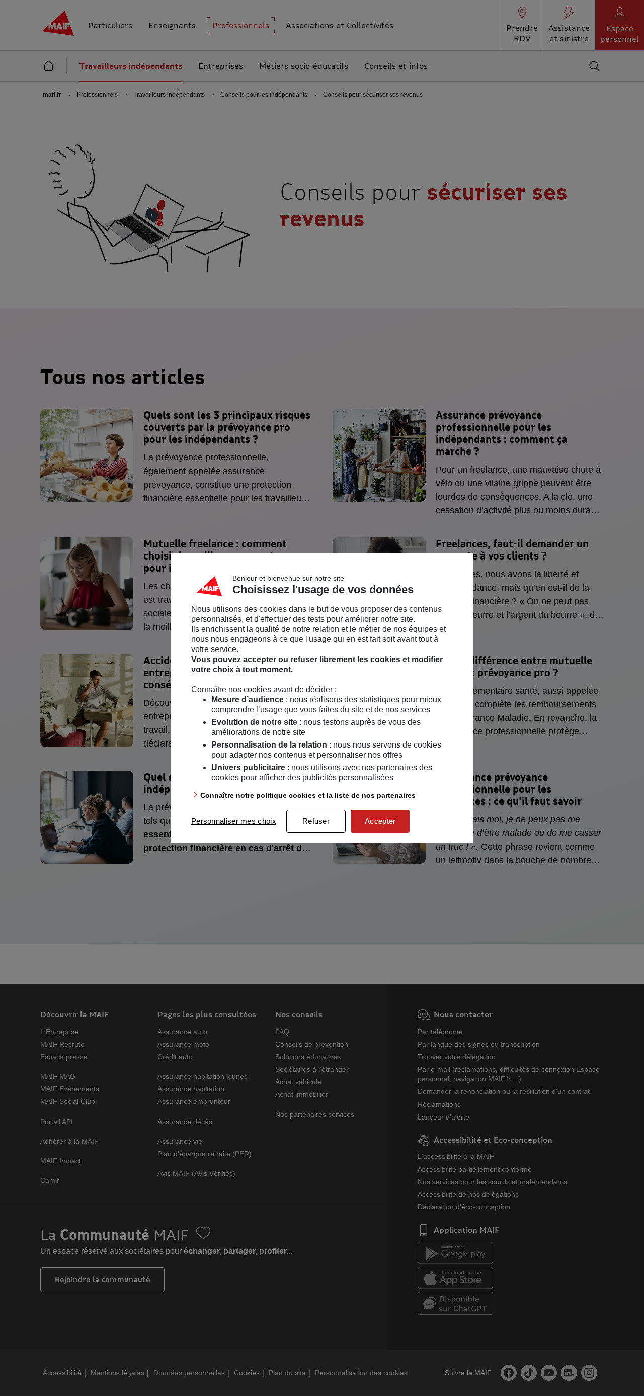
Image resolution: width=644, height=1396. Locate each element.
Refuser (316, 821)
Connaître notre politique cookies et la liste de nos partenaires (308, 795)
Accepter (380, 821)
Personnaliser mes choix (233, 821)
